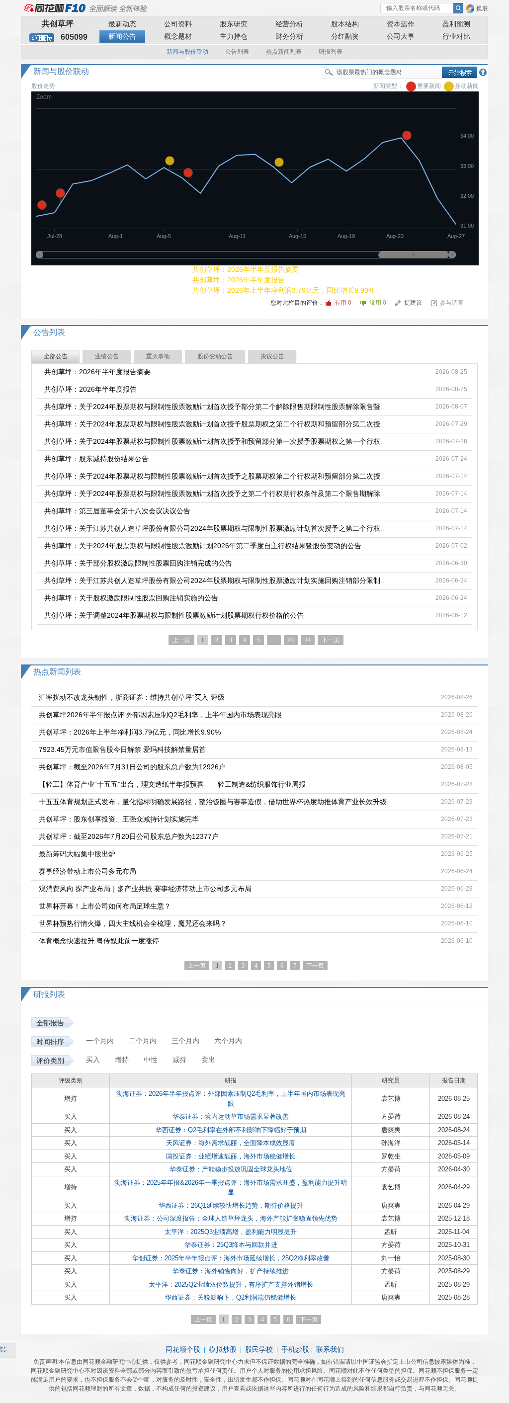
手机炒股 (295, 1349)
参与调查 (452, 302)
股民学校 (259, 1349)
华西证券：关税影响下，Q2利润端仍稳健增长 (230, 1297)
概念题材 (178, 36)
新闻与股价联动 (187, 51)
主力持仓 (234, 36)
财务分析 (289, 36)
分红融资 (345, 36)
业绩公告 (107, 356)
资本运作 (401, 24)
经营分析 (289, 24)
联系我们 (330, 1349)
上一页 (197, 965)
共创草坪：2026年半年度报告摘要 (245, 269)
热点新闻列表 (284, 51)
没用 (378, 302)
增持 (122, 1060)
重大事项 (158, 356)
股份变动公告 (215, 356)
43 (291, 640)
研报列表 (330, 51)
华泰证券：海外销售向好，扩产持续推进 (230, 1271)
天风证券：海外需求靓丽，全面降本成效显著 (230, 1143)
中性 (151, 1060)
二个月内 (143, 1041)
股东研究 (234, 24)
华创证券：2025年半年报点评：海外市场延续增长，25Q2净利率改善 (231, 1258)
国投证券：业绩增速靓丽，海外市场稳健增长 (230, 1156)
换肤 (482, 8)
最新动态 (122, 24)
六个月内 (228, 1041)
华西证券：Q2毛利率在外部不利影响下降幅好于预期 (231, 1130)
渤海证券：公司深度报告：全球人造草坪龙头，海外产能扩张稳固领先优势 (231, 1218)
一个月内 (100, 1041)
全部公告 (56, 356)
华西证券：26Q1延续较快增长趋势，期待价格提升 (231, 1205)
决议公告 (272, 356)
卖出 (208, 1060)
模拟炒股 (223, 1349)
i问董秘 (41, 37)
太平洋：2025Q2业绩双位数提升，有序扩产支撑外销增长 (231, 1284)
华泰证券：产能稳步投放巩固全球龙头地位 (231, 1169)
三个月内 (185, 1041)
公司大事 (401, 36)
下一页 (330, 640)
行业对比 (456, 36)
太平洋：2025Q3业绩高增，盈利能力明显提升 (231, 1232)
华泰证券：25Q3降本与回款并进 (230, 1244)
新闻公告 (122, 36)
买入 (93, 1060)
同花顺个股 (183, 1349)
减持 (179, 1060)
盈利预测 (456, 24)
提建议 (413, 302)
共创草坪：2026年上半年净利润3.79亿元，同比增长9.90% (283, 290)
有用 (343, 302)
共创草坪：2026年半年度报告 (238, 280)
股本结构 (345, 24)
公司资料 (178, 24)
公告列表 (237, 51)
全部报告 (50, 1023)
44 (308, 640)
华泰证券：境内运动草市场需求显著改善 (230, 1116)
